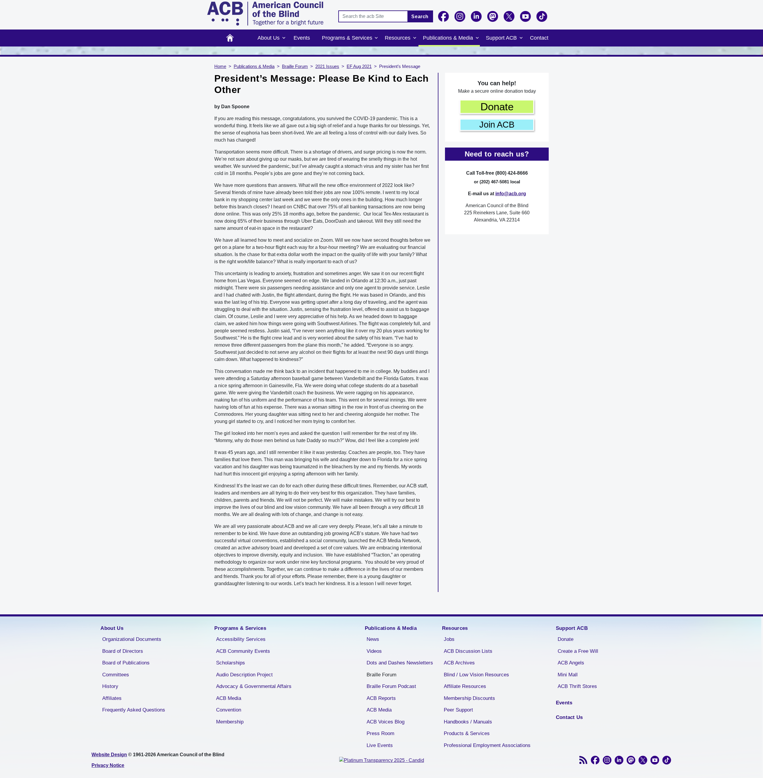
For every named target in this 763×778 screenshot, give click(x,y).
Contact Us (569, 717)
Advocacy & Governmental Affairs (253, 686)
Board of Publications (126, 663)
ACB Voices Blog (385, 722)
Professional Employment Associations (487, 745)
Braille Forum (295, 66)
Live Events (380, 745)
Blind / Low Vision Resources (476, 675)
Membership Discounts (469, 698)
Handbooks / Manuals (468, 722)
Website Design (109, 754)
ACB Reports (381, 698)
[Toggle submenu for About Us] (283, 38)
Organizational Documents (131, 639)
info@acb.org (510, 193)
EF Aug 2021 (359, 66)
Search (420, 16)
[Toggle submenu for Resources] (414, 38)
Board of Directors (122, 651)
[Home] (265, 13)
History (110, 686)
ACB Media (228, 698)
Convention (228, 710)
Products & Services (467, 733)
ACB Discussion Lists (468, 651)
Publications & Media (448, 38)
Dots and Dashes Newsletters (400, 663)
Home (230, 38)
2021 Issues (327, 66)
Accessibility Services (241, 639)
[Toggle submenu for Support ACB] (521, 38)
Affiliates (112, 698)
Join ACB (496, 124)
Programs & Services (347, 38)
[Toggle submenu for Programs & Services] (376, 38)
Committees (115, 675)
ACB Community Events (243, 651)
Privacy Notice (108, 765)
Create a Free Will (578, 651)
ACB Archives (459, 663)
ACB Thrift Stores (577, 686)
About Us (269, 38)
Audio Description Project (244, 675)
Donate (497, 106)
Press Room (380, 733)
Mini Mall (568, 675)
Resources (397, 38)
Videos (374, 651)
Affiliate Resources (465, 686)
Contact (539, 38)
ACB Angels (571, 663)
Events (302, 38)
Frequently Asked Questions (133, 710)
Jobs (449, 639)
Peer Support (458, 710)
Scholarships (230, 663)
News (373, 639)
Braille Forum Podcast (391, 686)
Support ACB (501, 38)
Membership (230, 722)
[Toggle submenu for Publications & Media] (477, 38)
